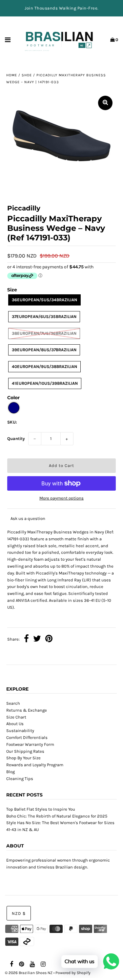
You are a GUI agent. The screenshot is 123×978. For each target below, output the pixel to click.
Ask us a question (27, 518)
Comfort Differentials (27, 737)
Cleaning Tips (19, 778)
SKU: (12, 422)
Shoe (27, 75)
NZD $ (19, 913)
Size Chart (16, 717)
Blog (10, 771)
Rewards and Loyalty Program (34, 764)
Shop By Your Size (23, 757)
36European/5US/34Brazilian (44, 299)
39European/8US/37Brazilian (44, 349)
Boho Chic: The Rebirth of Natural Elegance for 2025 (56, 816)
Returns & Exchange (26, 710)
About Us (15, 723)
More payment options (61, 498)
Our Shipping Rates (25, 751)
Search (13, 703)
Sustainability (20, 730)
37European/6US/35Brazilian (44, 316)
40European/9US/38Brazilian (44, 366)
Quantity (16, 438)
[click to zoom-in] (105, 103)
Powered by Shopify (73, 972)
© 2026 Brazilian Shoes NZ (28, 972)
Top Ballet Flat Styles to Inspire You (40, 809)
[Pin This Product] (48, 639)
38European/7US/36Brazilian (44, 333)
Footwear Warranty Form (30, 744)
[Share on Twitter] (37, 639)
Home (11, 75)
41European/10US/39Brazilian (45, 383)
